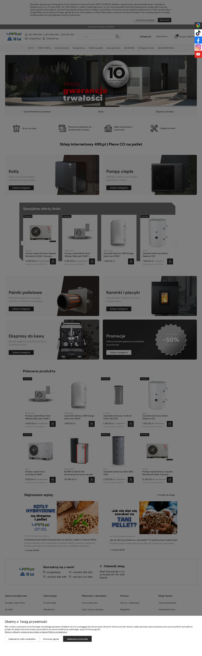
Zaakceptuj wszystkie (77, 639)
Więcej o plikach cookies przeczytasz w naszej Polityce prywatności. (36, 632)
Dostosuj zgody (51, 639)
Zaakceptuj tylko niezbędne (21, 639)
